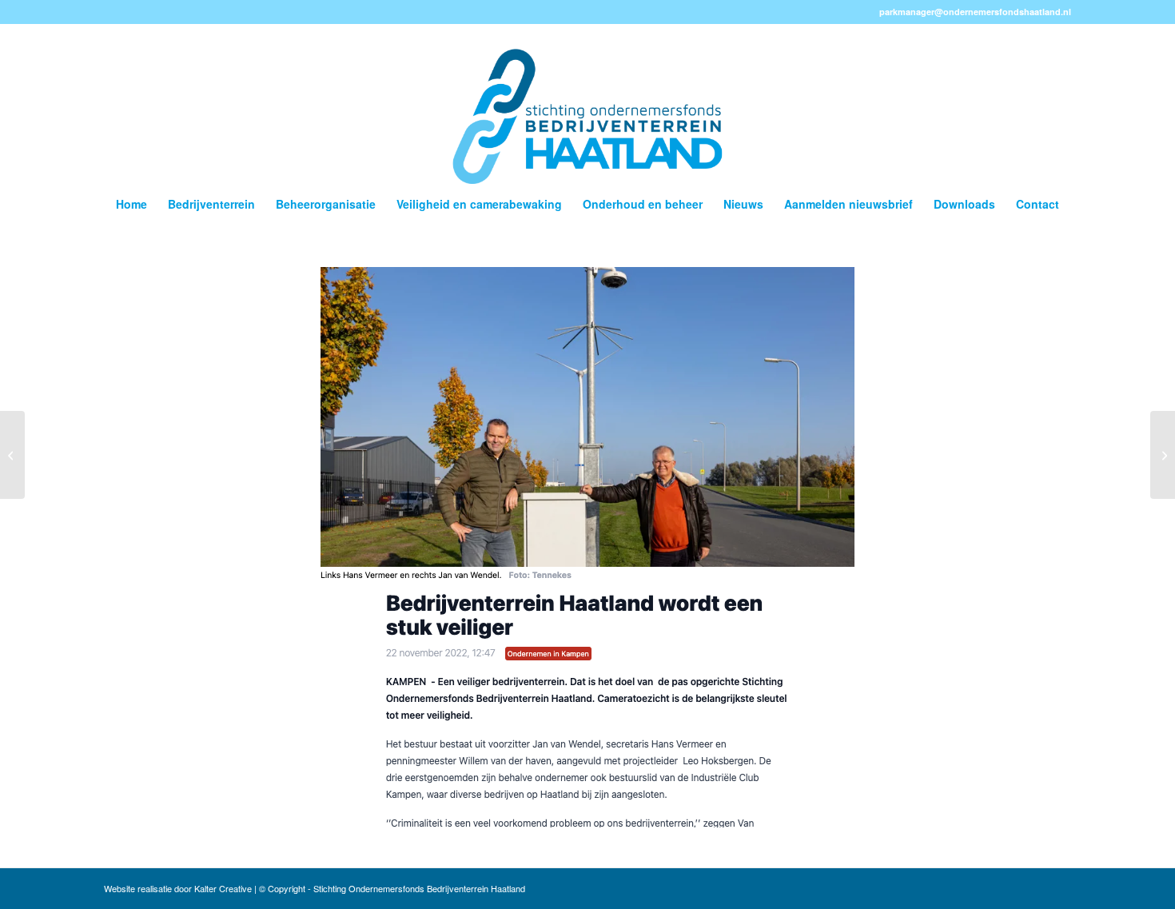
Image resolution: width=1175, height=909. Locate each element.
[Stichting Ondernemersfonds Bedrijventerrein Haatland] (587, 104)
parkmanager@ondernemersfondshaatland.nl (975, 12)
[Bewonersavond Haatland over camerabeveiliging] (1162, 455)
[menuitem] (131, 204)
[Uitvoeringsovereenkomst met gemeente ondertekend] (12, 455)
